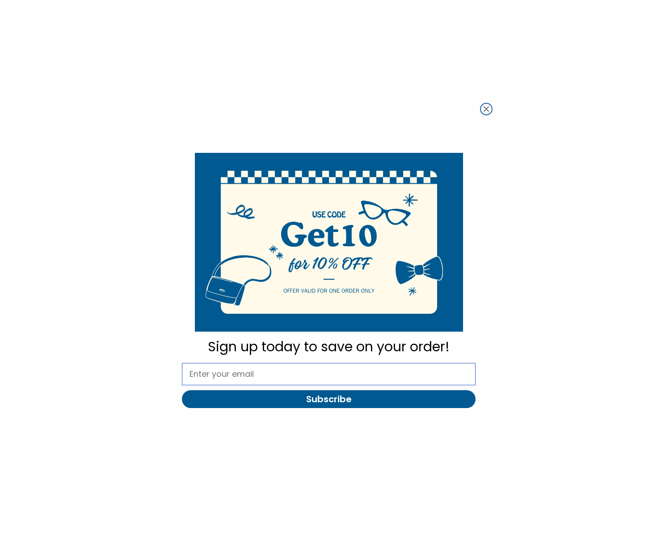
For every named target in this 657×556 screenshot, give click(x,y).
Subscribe (329, 399)
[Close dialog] (486, 109)
